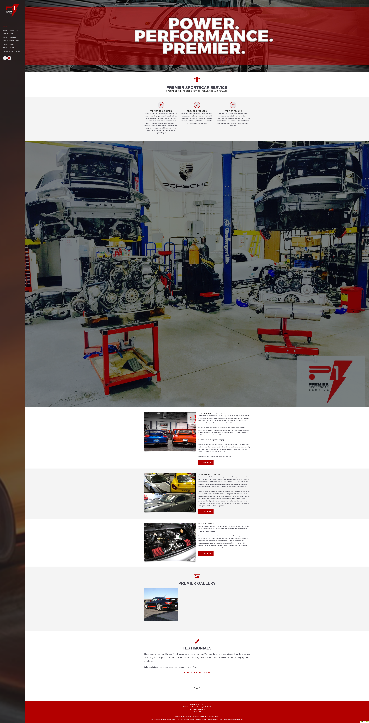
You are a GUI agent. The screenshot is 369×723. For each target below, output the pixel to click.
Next (198, 688)
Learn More (206, 462)
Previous (195, 688)
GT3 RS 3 (161, 601)
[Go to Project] (161, 606)
